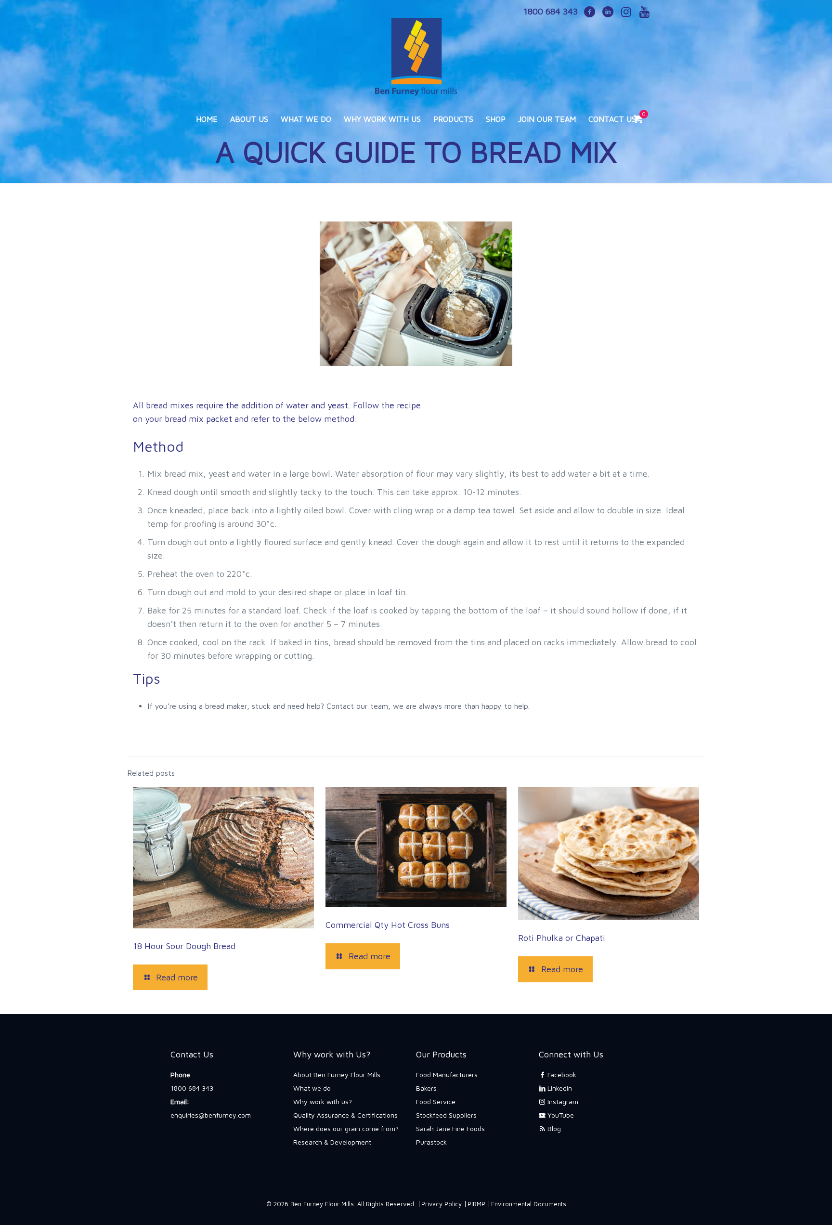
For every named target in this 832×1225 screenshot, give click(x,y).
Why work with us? (322, 1101)
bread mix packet (198, 419)
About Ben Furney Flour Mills (336, 1074)
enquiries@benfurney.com (210, 1115)
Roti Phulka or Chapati (561, 938)
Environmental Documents (528, 1204)
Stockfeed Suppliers (446, 1115)
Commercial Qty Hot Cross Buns (387, 925)
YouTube (560, 1115)
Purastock (431, 1142)
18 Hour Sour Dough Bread (184, 946)
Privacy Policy (441, 1204)
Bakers (426, 1088)
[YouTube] (644, 13)
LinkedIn (559, 1088)
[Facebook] (589, 13)
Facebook (561, 1074)
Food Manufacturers (447, 1074)
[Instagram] (626, 13)
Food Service (435, 1101)
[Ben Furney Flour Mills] (416, 52)
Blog (553, 1128)
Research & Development (332, 1142)
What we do (312, 1088)
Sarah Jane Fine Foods (450, 1128)
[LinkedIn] (607, 13)
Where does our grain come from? (346, 1128)
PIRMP (476, 1204)
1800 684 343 (191, 1088)
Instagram (562, 1101)
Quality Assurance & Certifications (345, 1115)
